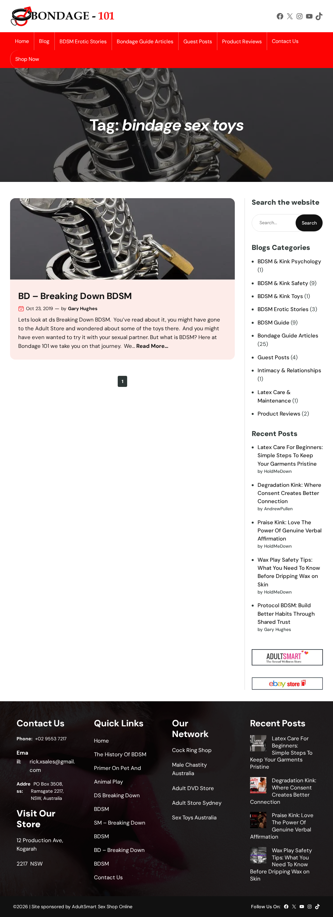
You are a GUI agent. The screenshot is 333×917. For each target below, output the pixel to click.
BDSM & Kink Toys (280, 296)
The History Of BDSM (120, 754)
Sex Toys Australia (194, 817)
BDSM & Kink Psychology (289, 261)
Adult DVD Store (193, 788)
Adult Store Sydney (196, 802)
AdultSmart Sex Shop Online (102, 907)
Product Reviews (279, 413)
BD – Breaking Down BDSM (75, 296)
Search (309, 223)
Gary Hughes (83, 308)
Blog (44, 41)
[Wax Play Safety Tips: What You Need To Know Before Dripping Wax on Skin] (258, 856)
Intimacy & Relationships (289, 370)
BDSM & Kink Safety (283, 283)
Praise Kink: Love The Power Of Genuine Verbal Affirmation (290, 530)
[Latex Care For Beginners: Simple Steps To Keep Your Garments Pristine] (258, 744)
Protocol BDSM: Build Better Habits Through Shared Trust (286, 613)
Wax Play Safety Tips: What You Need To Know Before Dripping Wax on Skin (281, 864)
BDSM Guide (273, 322)
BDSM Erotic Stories (283, 309)
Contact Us (285, 41)
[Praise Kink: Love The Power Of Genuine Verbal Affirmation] (258, 821)
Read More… (152, 345)
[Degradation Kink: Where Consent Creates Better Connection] (258, 786)
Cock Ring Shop (192, 750)
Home (22, 41)
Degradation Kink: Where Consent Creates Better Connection (289, 493)
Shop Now (27, 59)
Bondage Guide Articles (288, 335)
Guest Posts (273, 357)
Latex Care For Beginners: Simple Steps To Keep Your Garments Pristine (290, 455)
